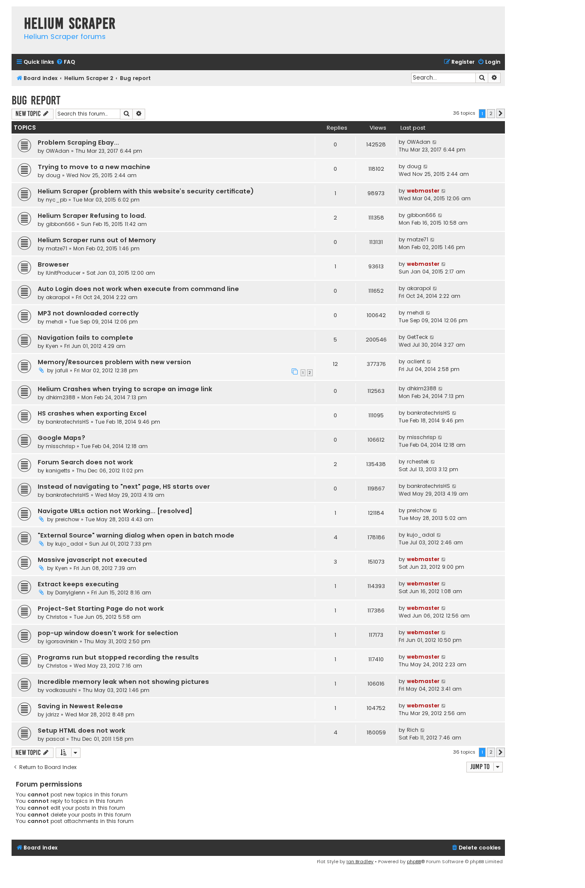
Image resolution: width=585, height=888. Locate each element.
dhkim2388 (60, 397)
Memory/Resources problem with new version (114, 362)
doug (53, 175)
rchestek (418, 461)
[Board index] (16, 15)
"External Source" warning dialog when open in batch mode (136, 535)
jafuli (61, 370)
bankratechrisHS (67, 421)
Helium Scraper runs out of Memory (97, 240)
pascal (55, 738)
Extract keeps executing (78, 584)
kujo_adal (69, 543)
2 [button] (490, 113)
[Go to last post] (435, 142)
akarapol (58, 297)
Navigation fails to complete (85, 337)
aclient (416, 361)
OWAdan (57, 150)
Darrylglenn (70, 592)
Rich (412, 730)
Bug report (36, 100)
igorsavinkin (62, 641)
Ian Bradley (359, 861)
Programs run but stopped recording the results (118, 657)
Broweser (53, 264)
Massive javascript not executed (92, 559)
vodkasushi (61, 690)
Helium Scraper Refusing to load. (92, 215)
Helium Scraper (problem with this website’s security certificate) (146, 191)
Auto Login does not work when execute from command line (138, 289)
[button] (500, 113)
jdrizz (52, 714)
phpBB (414, 861)
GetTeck (417, 337)
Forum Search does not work (85, 462)
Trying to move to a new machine (94, 167)
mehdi (54, 321)
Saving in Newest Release (80, 706)
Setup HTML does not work (81, 730)
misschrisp (60, 446)
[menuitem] (65, 62)
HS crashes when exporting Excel (92, 413)
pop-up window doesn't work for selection (108, 633)
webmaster (423, 190)
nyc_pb (56, 199)
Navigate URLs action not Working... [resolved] (115, 511)
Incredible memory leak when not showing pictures (123, 681)
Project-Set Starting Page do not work (101, 608)
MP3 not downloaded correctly (88, 313)
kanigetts (58, 470)
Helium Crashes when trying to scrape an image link (125, 389)
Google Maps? (61, 438)
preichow (67, 519)
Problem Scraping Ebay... (78, 142)
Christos (57, 617)
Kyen (52, 346)
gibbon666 (60, 224)
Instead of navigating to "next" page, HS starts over (124, 486)
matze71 (56, 248)
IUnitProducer (63, 272)
